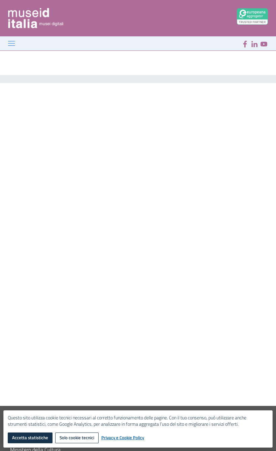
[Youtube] (264, 43)
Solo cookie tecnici (77, 437)
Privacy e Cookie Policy (122, 438)
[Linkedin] (254, 43)
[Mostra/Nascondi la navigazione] (11, 43)
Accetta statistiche (30, 437)
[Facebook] (245, 43)
